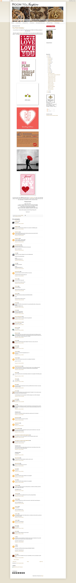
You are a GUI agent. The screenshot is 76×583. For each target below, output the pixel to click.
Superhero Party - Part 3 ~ (52, 78)
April (49, 68)
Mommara (16, 327)
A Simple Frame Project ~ (52, 77)
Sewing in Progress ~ (51, 83)
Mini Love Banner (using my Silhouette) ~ (54, 74)
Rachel (16, 399)
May (49, 67)
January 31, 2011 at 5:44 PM (19, 369)
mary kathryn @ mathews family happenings (22, 440)
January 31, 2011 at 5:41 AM (19, 235)
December (49, 58)
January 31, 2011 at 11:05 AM (19, 290)
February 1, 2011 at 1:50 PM (19, 449)
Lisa (15, 404)
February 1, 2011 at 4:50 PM (19, 471)
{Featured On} (25, 22)
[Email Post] (25, 215)
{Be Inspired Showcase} (40, 22)
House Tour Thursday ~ (51, 86)
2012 (48, 55)
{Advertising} (56, 22)
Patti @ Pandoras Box (18, 316)
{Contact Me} (18, 22)
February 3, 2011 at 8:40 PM (19, 557)
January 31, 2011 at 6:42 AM (19, 268)
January (49, 72)
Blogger (42, 575)
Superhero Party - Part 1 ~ (52, 81)
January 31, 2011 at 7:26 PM (19, 381)
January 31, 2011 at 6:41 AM (19, 260)
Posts (48, 109)
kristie (16, 474)
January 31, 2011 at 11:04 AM (19, 283)
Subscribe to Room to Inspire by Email (52, 115)
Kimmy (16, 340)
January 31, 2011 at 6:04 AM (19, 250)
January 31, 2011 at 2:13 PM (19, 348)
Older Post (41, 561)
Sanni (16, 554)
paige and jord (17, 463)
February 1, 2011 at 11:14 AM (19, 437)
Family (16, 302)
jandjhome (16, 226)
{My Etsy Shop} (50, 22)
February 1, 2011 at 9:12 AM (19, 425)
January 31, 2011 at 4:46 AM (19, 223)
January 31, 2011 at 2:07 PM (19, 337)
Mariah (16, 525)
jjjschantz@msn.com (18, 366)
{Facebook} (32, 22)
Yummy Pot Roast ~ (51, 85)
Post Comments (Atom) (20, 563)
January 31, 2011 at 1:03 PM (19, 313)
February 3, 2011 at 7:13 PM (19, 533)
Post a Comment (16, 559)
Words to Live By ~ (51, 82)
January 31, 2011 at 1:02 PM (19, 307)
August (49, 63)
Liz (15, 536)
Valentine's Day (32, 197)
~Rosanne (16, 485)
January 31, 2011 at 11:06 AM (19, 299)
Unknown (16, 351)
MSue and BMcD (17, 428)
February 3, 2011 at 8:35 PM (19, 551)
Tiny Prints (19, 216)
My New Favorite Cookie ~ (52, 76)
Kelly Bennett (17, 417)
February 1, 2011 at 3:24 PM (19, 460)
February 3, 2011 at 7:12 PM (19, 528)
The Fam (16, 286)
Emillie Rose (17, 238)
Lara (15, 253)
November (49, 59)
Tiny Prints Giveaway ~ (18, 28)
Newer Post (14, 561)
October (49, 60)
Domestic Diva (17, 271)
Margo (16, 384)
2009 (48, 92)
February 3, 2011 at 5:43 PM (19, 522)
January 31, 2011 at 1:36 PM (19, 319)
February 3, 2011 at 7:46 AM (19, 496)
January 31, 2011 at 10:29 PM (19, 396)
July (49, 64)
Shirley (16, 372)
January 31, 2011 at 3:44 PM (19, 363)
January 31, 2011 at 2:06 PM (19, 330)
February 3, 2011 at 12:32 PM (19, 503)
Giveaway (16, 216)
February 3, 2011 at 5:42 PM (19, 517)
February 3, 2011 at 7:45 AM (19, 490)
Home (13, 22)
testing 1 (16, 513)
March (49, 69)
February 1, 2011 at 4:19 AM (19, 414)
